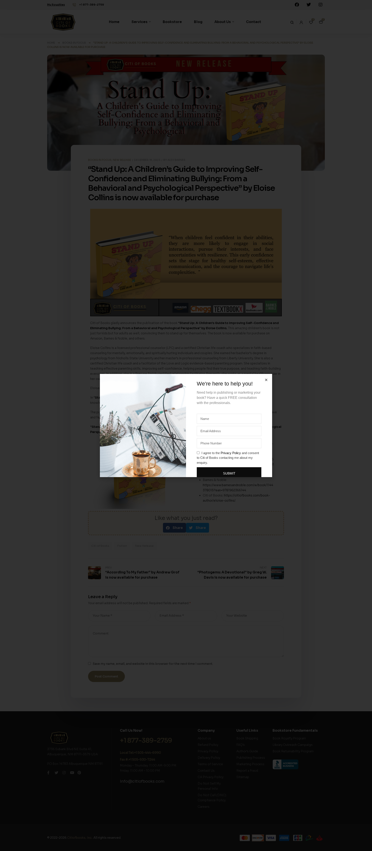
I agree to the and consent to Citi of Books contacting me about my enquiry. (228, 457)
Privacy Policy (231, 453)
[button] (266, 379)
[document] (186, 425)
